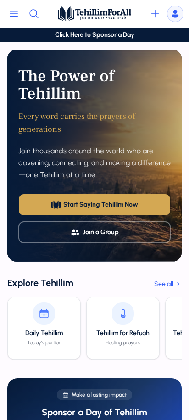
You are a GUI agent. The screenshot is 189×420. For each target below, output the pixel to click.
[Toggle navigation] (14, 14)
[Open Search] (34, 14)
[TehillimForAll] (94, 13)
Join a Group (101, 232)
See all (163, 284)
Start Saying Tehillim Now (100, 204)
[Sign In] (175, 14)
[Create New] (155, 14)
